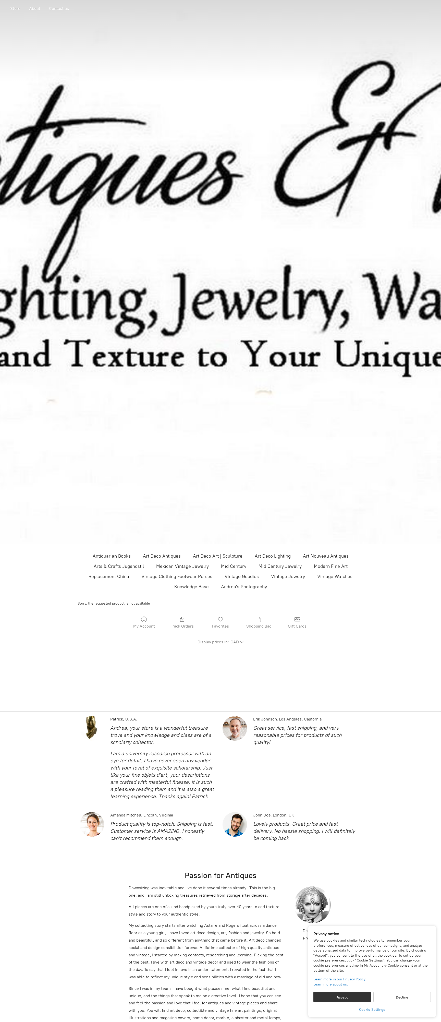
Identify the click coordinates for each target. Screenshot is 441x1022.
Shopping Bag (259, 626)
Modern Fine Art (331, 566)
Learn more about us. (330, 984)
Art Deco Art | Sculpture (217, 556)
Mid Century (233, 566)
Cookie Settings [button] (372, 1009)
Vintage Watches (334, 576)
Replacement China (109, 576)
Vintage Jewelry (288, 576)
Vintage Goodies (242, 576)
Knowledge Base (191, 587)
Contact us (59, 8)
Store (15, 8)
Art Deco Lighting (273, 556)
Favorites (220, 626)
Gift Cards (297, 626)
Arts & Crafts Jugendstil (119, 566)
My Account (144, 626)
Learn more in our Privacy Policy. (339, 979)
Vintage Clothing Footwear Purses (176, 576)
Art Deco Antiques (162, 556)
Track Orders (182, 626)
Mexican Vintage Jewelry (182, 566)
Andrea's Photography (244, 587)
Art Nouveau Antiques (326, 556)
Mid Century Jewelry (280, 566)
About (34, 8)
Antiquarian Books (112, 556)
